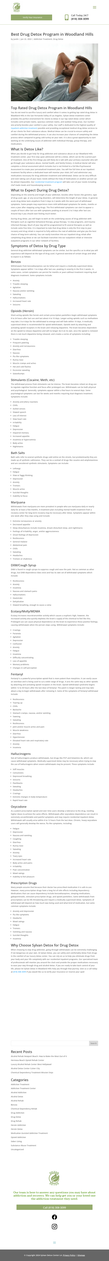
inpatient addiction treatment (24, 128)
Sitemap (81, 1255)
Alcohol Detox (17, 1096)
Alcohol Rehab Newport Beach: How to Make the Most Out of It (39, 1056)
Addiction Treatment (43, 39)
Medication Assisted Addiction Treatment (29, 1133)
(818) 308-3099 (19, 972)
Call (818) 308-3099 (54, 1207)
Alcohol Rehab (17, 1100)
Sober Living (16, 1141)
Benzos (14, 1104)
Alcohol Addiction (18, 1092)
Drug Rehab (16, 1121)
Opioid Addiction (18, 1137)
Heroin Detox (17, 1129)
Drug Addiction (17, 1113)
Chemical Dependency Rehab (24, 1108)
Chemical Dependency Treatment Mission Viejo (32, 1072)
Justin (16, 39)
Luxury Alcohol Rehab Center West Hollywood (31, 1064)
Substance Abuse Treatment (23, 1145)
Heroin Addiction (18, 1125)
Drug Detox (58, 39)
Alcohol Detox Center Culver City (25, 1068)
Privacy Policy (69, 1255)
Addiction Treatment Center (23, 1088)
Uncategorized (17, 1149)
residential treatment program (48, 182)
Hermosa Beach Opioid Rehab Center (27, 1060)
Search (94, 1043)
